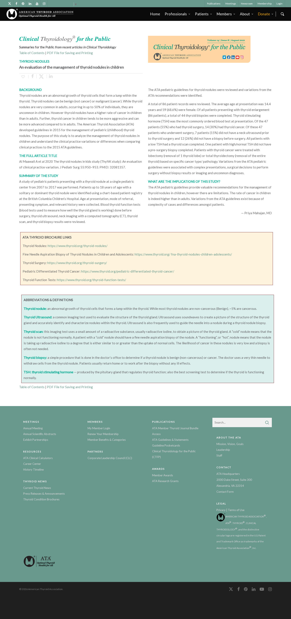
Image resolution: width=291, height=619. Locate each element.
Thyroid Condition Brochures (41, 499)
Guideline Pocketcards (166, 445)
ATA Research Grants (165, 481)
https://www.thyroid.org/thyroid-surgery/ (77, 263)
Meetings (230, 3)
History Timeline (33, 469)
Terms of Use (236, 510)
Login (279, 3)
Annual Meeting (33, 428)
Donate (264, 14)
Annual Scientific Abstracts (39, 434)
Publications (213, 3)
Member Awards (162, 475)
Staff (219, 455)
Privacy (221, 510)
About (245, 14)
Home (155, 14)
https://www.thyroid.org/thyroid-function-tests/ (91, 280)
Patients (202, 14)
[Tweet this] (42, 76)
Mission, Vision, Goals (229, 444)
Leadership (223, 449)
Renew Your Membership (103, 434)
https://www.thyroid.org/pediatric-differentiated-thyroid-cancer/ (127, 271)
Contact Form (225, 491)
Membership (265, 3)
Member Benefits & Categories (107, 439)
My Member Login (99, 428)
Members (224, 14)
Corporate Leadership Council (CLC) (110, 458)
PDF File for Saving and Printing (70, 53)
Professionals (176, 14)
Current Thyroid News (37, 488)
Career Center (32, 463)
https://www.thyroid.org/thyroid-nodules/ (78, 246)
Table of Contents (32, 53)
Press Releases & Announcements (44, 493)
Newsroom (247, 3)
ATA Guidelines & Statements (170, 439)
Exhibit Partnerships (35, 439)
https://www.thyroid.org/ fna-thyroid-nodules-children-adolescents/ (183, 254)
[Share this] (33, 76)
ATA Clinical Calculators (38, 458)
